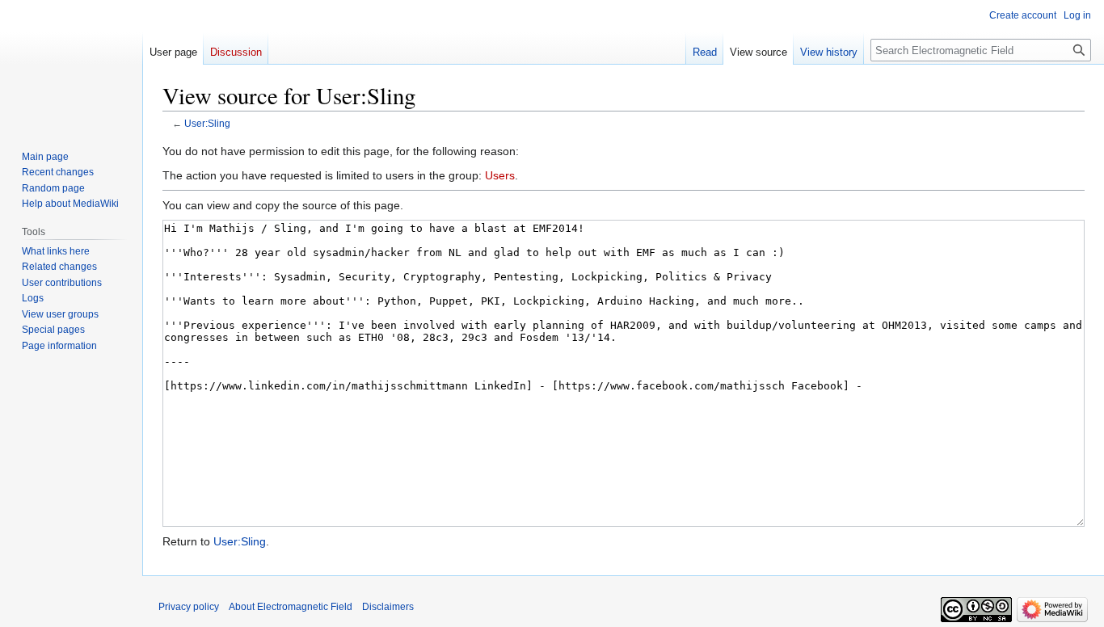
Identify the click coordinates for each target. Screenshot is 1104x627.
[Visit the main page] (71, 64)
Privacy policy (188, 606)
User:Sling (207, 123)
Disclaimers (388, 606)
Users (500, 175)
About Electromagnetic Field (290, 606)
